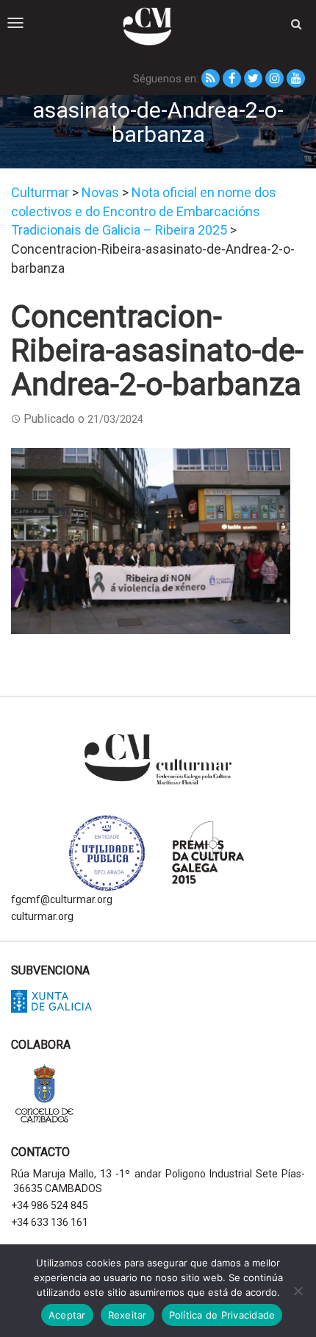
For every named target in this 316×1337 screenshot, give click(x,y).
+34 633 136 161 (49, 1222)
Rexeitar (127, 1315)
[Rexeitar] (297, 1290)
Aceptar (67, 1315)
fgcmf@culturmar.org (61, 899)
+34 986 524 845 (49, 1205)
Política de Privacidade (222, 1315)
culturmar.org (42, 916)
